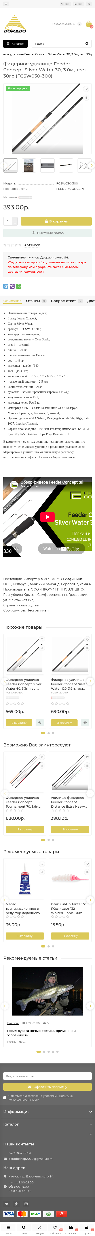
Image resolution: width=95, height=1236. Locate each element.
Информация (16, 1111)
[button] (43, 733)
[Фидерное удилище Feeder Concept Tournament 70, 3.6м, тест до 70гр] (25, 772)
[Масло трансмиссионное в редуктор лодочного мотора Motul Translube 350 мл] (25, 879)
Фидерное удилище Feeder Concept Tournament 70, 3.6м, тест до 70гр (22, 802)
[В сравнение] (86, 98)
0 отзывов (32, 245)
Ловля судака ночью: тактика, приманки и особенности (41, 1033)
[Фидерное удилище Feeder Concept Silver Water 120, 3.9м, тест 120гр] (70, 654)
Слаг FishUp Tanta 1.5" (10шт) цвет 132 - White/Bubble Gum (68, 908)
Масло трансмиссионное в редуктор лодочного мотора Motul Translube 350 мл (23, 908)
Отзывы (35, 301)
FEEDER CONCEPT (70, 188)
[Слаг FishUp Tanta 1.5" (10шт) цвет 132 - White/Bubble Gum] (70, 879)
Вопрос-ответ (66, 301)
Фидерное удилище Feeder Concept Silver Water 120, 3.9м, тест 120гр (69, 684)
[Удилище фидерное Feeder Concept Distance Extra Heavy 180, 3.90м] (70, 772)
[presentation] (3, 165)
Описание (12, 301)
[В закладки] (86, 89)
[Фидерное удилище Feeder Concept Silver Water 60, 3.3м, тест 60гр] (25, 654)
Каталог (11, 1124)
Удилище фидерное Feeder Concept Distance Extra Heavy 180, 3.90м (68, 802)
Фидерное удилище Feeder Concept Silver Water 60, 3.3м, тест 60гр (24, 684)
